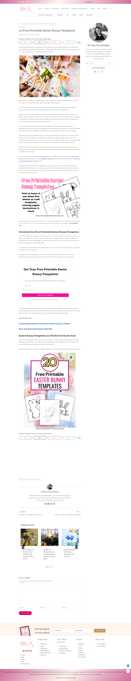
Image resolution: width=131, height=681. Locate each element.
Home (40, 8)
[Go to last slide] (23, 547)
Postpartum (43, 648)
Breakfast (60, 15)
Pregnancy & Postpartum (79, 8)
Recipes (47, 8)
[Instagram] (23, 2)
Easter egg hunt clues (42, 156)
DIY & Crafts (65, 8)
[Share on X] (39, 42)
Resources (43, 655)
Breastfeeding (44, 650)
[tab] (46, 566)
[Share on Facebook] (25, 42)
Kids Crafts (22, 26)
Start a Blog (101, 646)
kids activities (29, 479)
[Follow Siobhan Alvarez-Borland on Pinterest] (48, 504)
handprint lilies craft (48, 158)
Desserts (81, 652)
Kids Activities (64, 648)
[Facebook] (26, 2)
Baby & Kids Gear (45, 652)
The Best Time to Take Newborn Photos (31, 513)
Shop (98, 8)
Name (21, 607)
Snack (81, 15)
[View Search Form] (111, 8)
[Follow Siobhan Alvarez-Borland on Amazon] (51, 504)
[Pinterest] (20, 2)
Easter (21, 479)
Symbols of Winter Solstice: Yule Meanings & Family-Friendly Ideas (49, 554)
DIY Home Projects (65, 650)
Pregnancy (43, 644)
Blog (22, 657)
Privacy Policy (25, 663)
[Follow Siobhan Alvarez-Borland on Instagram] (45, 504)
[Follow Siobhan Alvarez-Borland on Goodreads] (54, 504)
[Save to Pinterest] (54, 42)
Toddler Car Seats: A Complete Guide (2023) (67, 513)
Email (43, 607)
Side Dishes (89, 15)
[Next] (76, 547)
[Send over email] (68, 42)
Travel (92, 8)
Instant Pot (82, 655)
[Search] (109, 63)
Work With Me (102, 644)
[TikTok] (29, 2)
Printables (63, 653)
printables (37, 479)
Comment (22, 582)
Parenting (55, 8)
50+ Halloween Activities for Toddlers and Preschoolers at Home (28, 554)
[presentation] (29, 537)
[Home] (19, 23)
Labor (42, 646)
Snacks (81, 650)
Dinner (74, 15)
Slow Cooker (82, 657)
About (23, 659)
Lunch (67, 15)
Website (64, 607)
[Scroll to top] (127, 675)
